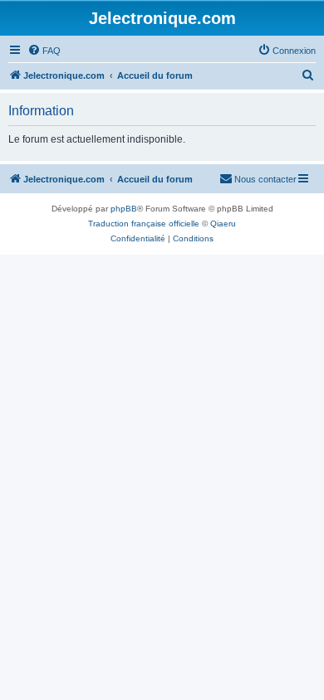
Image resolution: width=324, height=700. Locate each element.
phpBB (123, 208)
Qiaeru (223, 223)
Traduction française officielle (143, 223)
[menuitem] (44, 51)
